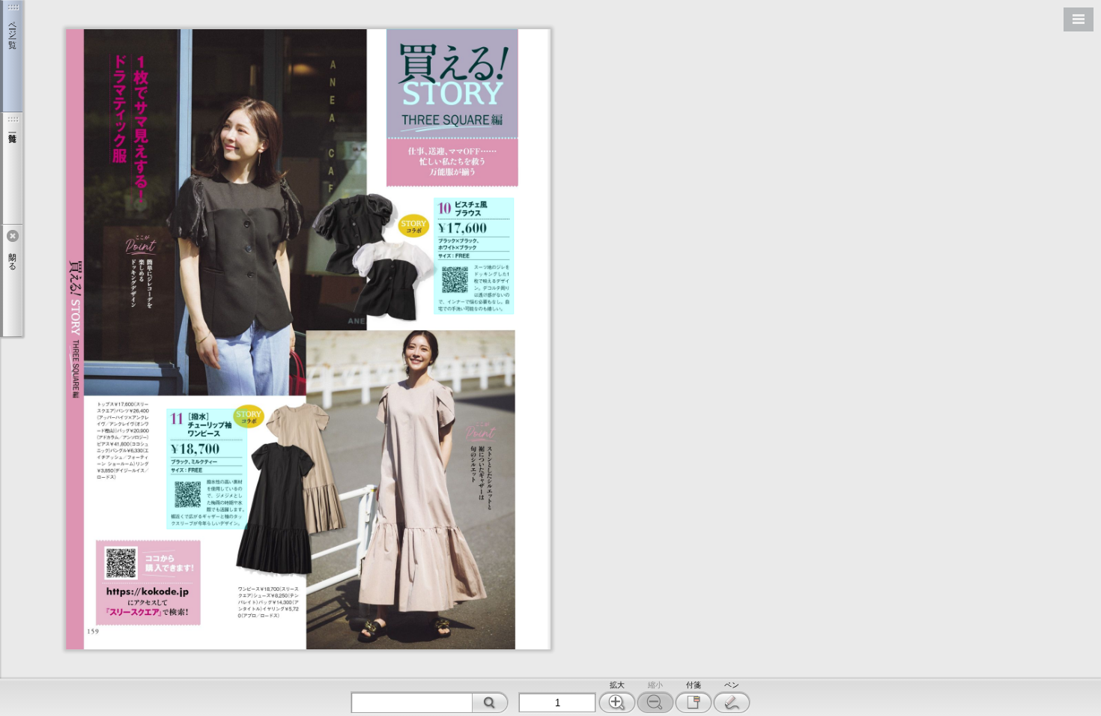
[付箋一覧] (11, 168)
